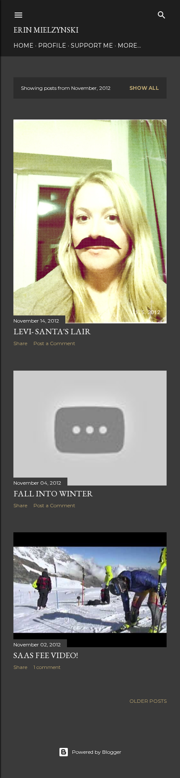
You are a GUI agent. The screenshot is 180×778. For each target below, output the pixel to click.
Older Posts (148, 701)
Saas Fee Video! (45, 655)
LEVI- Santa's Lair (52, 331)
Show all (144, 88)
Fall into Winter (53, 493)
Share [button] (20, 343)
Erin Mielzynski (45, 30)
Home (23, 45)
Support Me (92, 45)
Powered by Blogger (96, 752)
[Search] (162, 13)
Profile (52, 45)
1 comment (47, 667)
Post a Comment (54, 343)
